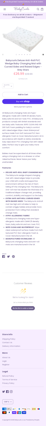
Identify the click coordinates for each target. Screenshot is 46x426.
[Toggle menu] (4, 9)
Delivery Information (11, 346)
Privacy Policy (8, 383)
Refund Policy (8, 376)
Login (4, 361)
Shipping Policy (8, 339)
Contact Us (7, 342)
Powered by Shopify (32, 420)
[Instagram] (11, 391)
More (5, 353)
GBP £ (6, 401)
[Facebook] (7, 391)
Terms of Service (9, 379)
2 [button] (19, 54)
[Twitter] (3, 391)
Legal (5, 371)
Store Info (7, 334)
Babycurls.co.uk (20, 420)
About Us (6, 357)
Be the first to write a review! (23, 308)
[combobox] (7, 86)
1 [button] (16, 54)
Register (5, 364)
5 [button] (27, 54)
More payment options (23, 107)
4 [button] (24, 54)
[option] (23, 39)
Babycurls (24, 79)
